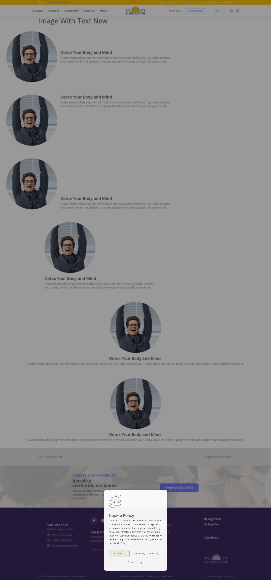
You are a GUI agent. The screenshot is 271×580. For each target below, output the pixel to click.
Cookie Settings (135, 562)
